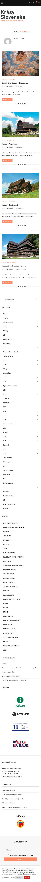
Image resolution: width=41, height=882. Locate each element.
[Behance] (33, 4)
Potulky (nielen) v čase (8, 672)
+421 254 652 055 (13, 771)
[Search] (39, 3)
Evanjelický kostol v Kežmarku (15, 83)
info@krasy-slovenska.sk (14, 776)
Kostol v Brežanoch (10, 205)
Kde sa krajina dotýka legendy (10, 676)
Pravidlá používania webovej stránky (13, 799)
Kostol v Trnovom (9, 144)
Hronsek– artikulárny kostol (14, 266)
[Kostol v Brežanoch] (20, 185)
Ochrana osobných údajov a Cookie (12, 794)
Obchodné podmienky (8, 790)
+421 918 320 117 (12, 774)
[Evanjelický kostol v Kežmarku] (20, 63)
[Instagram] (31, 4)
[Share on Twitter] (20, 104)
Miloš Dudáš (18, 39)
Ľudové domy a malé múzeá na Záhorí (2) (14, 680)
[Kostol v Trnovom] (20, 124)
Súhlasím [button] (27, 877)
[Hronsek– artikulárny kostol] (20, 246)
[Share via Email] (25, 104)
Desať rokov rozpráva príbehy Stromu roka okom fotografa (19, 668)
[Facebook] (29, 4)
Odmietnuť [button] (18, 877)
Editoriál (4, 663)
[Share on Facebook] (18, 104)
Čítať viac (6, 99)
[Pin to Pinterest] (22, 104)
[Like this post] (16, 104)
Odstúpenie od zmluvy (8, 803)
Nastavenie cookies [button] (8, 878)
